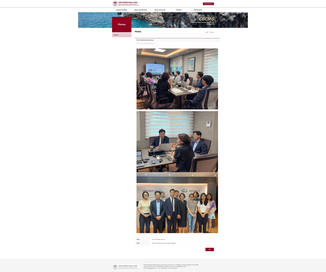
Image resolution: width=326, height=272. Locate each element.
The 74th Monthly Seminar (158, 239)
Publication (198, 10)
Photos (179, 10)
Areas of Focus (159, 10)
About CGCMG (121, 10)
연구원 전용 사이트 (208, 3)
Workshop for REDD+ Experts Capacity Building (163, 243)
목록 (210, 249)
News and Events (140, 10)
